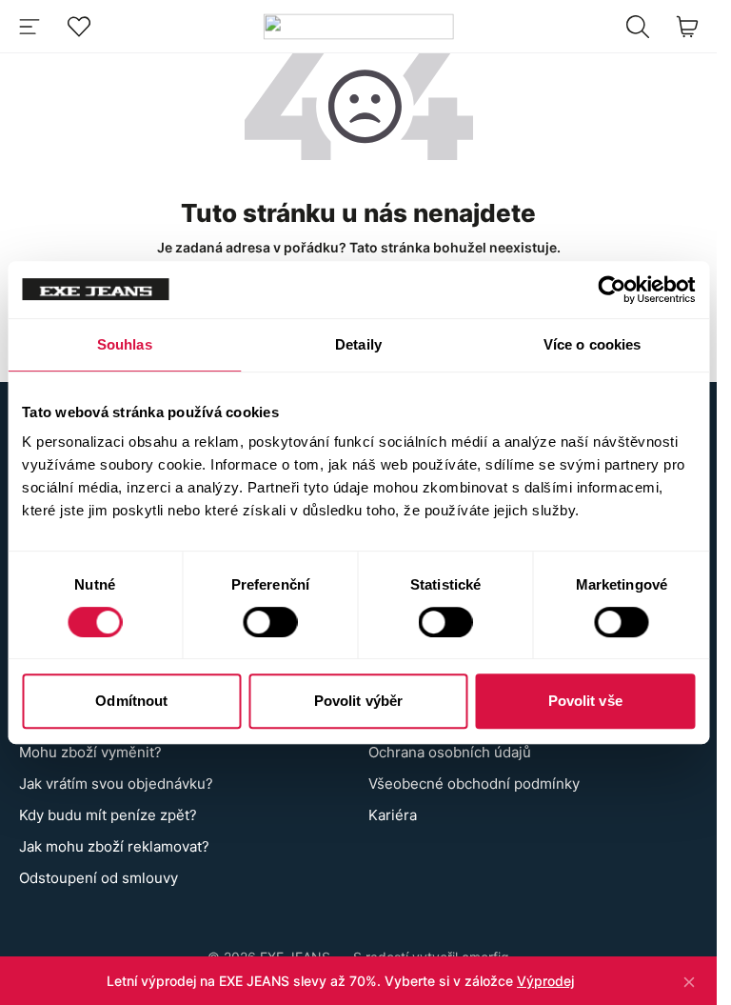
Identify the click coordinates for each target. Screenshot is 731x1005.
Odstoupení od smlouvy (98, 878)
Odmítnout (131, 701)
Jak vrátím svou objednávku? (116, 783)
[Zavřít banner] (689, 981)
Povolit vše (585, 701)
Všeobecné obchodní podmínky (474, 783)
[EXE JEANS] (358, 26)
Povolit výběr (358, 701)
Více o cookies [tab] (592, 344)
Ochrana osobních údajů (449, 752)
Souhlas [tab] (124, 344)
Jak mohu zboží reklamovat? (114, 846)
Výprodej (545, 981)
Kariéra (392, 815)
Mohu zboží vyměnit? (90, 752)
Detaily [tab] (358, 344)
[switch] (270, 622)
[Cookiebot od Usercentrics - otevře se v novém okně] (611, 289)
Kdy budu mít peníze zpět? (108, 815)
